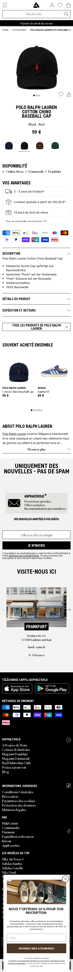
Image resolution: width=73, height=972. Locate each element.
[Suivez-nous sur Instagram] (69, 740)
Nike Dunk (9, 872)
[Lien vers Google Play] (52, 688)
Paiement (8, 832)
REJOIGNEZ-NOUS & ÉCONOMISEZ (36, 948)
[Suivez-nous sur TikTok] (69, 786)
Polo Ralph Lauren (36, 107)
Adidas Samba (12, 863)
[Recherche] (66, 14)
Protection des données (19, 805)
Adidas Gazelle (12, 868)
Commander (11, 827)
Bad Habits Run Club (16, 763)
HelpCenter (10, 823)
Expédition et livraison (18, 836)
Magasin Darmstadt (16, 758)
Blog (5, 771)
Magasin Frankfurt (15, 754)
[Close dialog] (65, 879)
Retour (7, 841)
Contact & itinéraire (16, 749)
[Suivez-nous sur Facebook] (69, 831)
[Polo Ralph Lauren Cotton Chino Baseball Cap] (8, 144)
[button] (69, 94)
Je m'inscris (36, 545)
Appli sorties (10, 845)
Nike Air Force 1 (12, 859)
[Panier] (68, 5)
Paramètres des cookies (18, 800)
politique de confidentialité (24, 555)
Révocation (10, 796)
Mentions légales (14, 809)
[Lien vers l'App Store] (17, 688)
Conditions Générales (17, 792)
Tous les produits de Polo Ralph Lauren (36, 326)
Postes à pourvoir (14, 767)
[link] (36, 5)
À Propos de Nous (14, 745)
